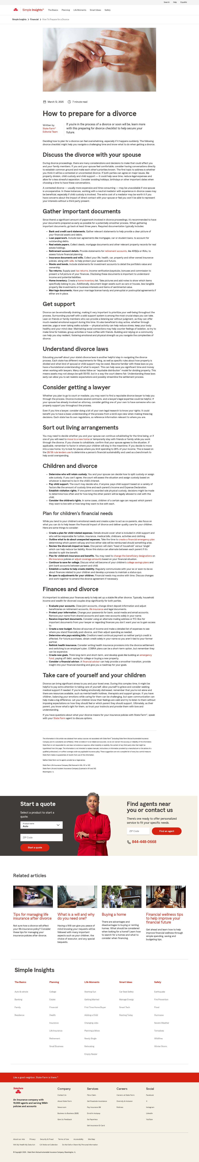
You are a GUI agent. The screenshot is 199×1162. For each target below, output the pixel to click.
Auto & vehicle (21, 992)
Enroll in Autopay (93, 1113)
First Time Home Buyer (95, 1007)
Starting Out (90, 992)
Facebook (150, 1095)
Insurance (54, 1023)
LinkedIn (149, 1113)
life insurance (56, 559)
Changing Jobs (91, 1023)
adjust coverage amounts (88, 559)
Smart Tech (124, 1007)
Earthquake (159, 992)
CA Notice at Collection (49, 1145)
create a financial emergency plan (137, 539)
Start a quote (35, 847)
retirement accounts (116, 251)
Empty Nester (90, 1054)
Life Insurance (55, 1031)
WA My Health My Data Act (24, 1145)
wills (71, 261)
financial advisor (91, 661)
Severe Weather (161, 1023)
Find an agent (166, 831)
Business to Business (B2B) (68, 1113)
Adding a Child (91, 1015)
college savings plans (138, 562)
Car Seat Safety (126, 992)
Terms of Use (63, 1139)
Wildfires (158, 1039)
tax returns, (82, 271)
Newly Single (90, 1039)
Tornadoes (159, 1031)
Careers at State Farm (125, 1095)
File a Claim (91, 1095)
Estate (52, 1000)
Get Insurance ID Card (96, 1125)
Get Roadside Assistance (97, 1101)
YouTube (149, 1119)
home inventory (86, 280)
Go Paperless (92, 1119)
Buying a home (114, 914)
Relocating (89, 1046)
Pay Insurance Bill (94, 1107)
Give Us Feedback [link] (65, 1119)
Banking (18, 1000)
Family (18, 1007)
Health (52, 1015)
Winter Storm (160, 1046)
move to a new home (78, 439)
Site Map (91, 1139)
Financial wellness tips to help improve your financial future (164, 918)
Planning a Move (92, 1031)
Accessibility (78, 1139)
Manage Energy (126, 1000)
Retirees (120, 1107)
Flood (156, 1007)
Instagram (150, 1107)
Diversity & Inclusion (124, 1101)
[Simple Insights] (33, 11)
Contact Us (62, 1095)
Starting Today (126, 1015)
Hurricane (159, 1015)
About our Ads (19, 1139)
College (52, 992)
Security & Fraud (46, 1139)
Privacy (32, 1139)
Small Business (56, 1046)
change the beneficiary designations (133, 556)
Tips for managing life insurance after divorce (32, 916)
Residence (19, 1015)
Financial (53, 1007)
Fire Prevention (161, 1000)
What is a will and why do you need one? (76, 916)
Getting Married (91, 1000)
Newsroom (62, 1107)
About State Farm (65, 1101)
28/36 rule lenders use (59, 452)
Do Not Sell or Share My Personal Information (80, 1145)
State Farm (59, 718)
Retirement (54, 1039)
